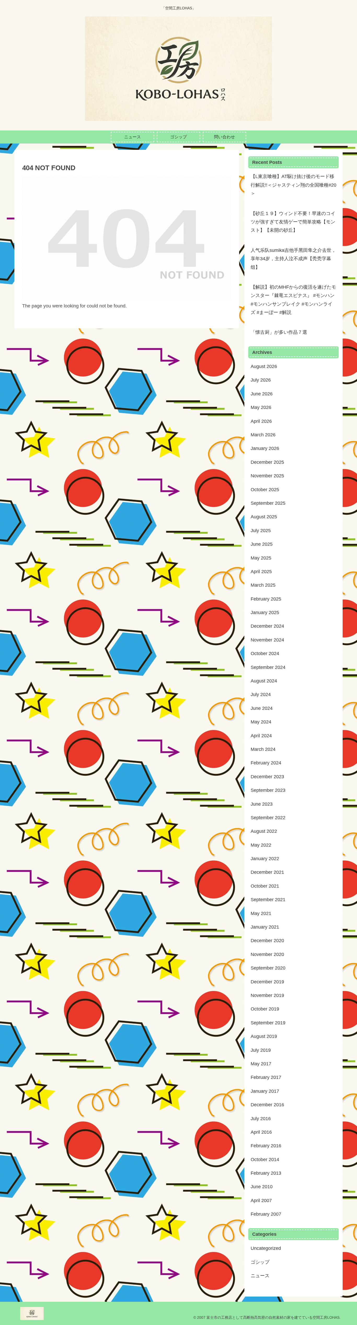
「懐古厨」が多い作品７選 (279, 332)
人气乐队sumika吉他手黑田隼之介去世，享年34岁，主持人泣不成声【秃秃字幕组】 (293, 259)
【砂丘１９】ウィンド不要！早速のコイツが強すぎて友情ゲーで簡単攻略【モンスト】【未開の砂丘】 (293, 222)
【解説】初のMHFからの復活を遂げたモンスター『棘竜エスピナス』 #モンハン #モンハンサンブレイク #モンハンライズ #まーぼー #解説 (293, 299)
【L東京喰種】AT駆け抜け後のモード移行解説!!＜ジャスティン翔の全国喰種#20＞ (293, 185)
